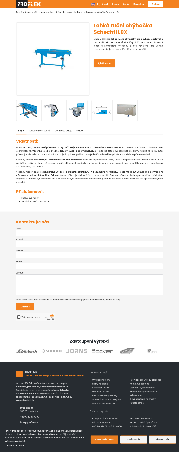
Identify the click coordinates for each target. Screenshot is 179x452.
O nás (126, 4)
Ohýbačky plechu (43, 12)
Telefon (20, 250)
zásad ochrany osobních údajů (105, 299)
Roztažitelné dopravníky (104, 395)
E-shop (155, 4)
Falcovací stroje (100, 391)
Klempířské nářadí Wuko (105, 418)
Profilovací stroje (101, 387)
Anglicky (93, 4)
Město (19, 261)
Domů (19, 12)
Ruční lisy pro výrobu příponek (145, 379)
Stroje (115, 4)
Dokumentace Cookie (14, 445)
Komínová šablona (139, 383)
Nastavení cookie (104, 439)
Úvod (105, 4)
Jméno (19, 228)
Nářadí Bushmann (101, 422)
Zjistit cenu (104, 63)
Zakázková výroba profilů (143, 426)
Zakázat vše (133, 439)
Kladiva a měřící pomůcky (143, 422)
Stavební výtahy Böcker (142, 387)
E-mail (19, 239)
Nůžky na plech (100, 383)
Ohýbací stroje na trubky (143, 398)
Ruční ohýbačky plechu (68, 12)
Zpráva (19, 272)
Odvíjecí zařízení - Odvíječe (106, 399)
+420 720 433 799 (29, 416)
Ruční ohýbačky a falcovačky (107, 426)
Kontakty (138, 4)
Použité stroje (137, 402)
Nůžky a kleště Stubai (140, 418)
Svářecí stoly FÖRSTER (103, 403)
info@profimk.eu (29, 422)
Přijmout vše (162, 439)
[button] (98, 4)
